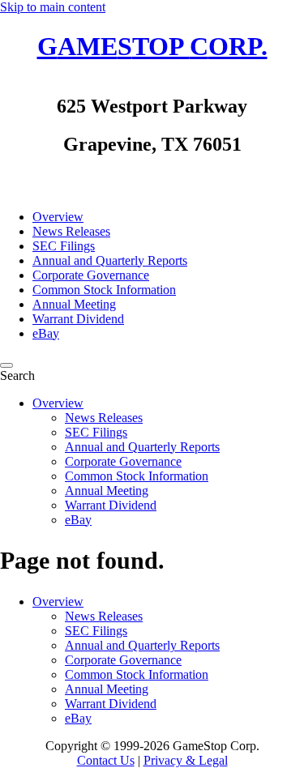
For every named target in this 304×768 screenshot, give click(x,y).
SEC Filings (96, 432)
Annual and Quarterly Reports (142, 447)
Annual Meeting (106, 490)
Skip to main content (52, 7)
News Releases (104, 418)
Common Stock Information (136, 476)
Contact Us (106, 760)
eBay (78, 520)
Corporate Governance (123, 461)
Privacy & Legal (185, 760)
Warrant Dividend (110, 505)
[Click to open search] (6, 365)
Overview (57, 403)
